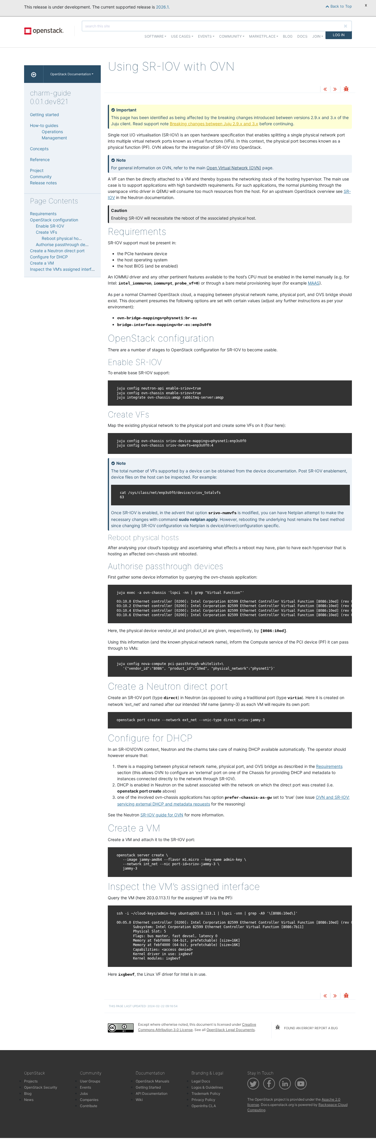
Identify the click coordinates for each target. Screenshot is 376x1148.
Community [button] (230, 36)
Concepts (39, 148)
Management (54, 137)
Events (85, 1087)
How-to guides (44, 125)
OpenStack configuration (54, 219)
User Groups (90, 1081)
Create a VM (42, 262)
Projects (31, 1081)
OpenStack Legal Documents (231, 1029)
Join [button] (316, 36)
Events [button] (205, 36)
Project (36, 170)
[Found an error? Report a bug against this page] (346, 89)
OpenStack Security (40, 1087)
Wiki (139, 1099)
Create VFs (46, 232)
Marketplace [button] (262, 36)
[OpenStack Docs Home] (33, 74)
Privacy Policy (203, 1099)
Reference (40, 159)
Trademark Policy (206, 1093)
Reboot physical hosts (63, 238)
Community (41, 176)
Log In (339, 35)
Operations (52, 131)
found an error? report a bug (310, 1028)
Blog (288, 36)
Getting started (44, 114)
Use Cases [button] (181, 36)
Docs (302, 36)
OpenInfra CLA (204, 1106)
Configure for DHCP (49, 256)
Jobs (84, 1093)
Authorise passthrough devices (65, 244)
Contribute (88, 1106)
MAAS (313, 282)
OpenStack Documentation (70, 74)
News (28, 1099)
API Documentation (151, 1093)
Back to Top (340, 6)
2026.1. (163, 6)
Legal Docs (201, 1081)
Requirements (329, 766)
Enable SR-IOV (50, 225)
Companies (89, 1099)
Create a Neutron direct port (57, 250)
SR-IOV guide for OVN (161, 814)
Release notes (43, 182)
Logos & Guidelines (207, 1087)
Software (154, 36)
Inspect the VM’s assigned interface (64, 269)
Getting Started (148, 1087)
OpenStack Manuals (152, 1081)
